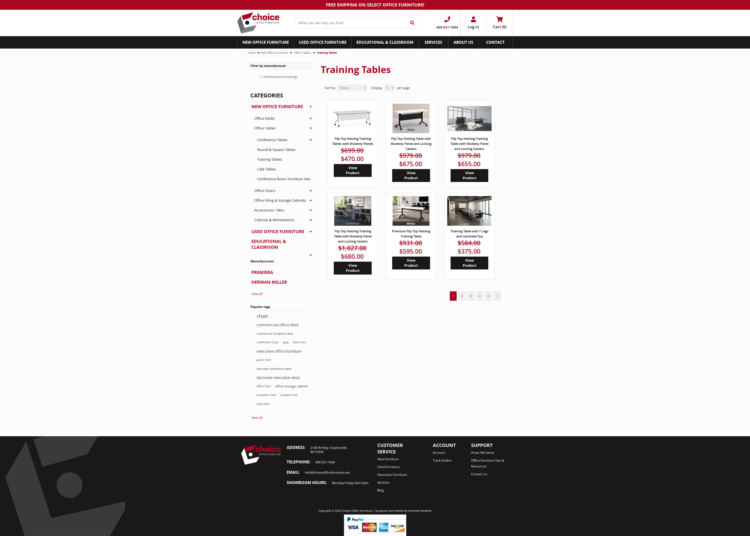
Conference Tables (272, 139)
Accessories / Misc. (270, 210)
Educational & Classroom (268, 244)
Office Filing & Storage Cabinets (280, 200)
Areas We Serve (482, 452)
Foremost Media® (420, 511)
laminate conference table (274, 369)
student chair (289, 395)
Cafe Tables (266, 169)
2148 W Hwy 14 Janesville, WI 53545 (328, 450)
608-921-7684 (325, 462)
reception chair (267, 395)
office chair (264, 386)
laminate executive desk (278, 377)
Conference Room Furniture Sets (284, 179)
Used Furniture (388, 467)
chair (262, 316)
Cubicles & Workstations (274, 220)
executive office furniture (279, 351)
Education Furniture (392, 475)
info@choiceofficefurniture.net (327, 472)
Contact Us (479, 474)
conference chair (268, 342)
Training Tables (269, 159)
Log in (473, 26)
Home (252, 52)
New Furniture (387, 459)
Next (497, 296)
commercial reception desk (275, 333)
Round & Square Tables (276, 149)
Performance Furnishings (280, 77)
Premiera (262, 272)
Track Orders (442, 460)
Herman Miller (269, 282)
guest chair (264, 360)
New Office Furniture (277, 106)
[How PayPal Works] (375, 525)
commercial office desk (278, 324)
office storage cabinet (291, 386)
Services (383, 482)
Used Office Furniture (277, 231)
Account (439, 452)
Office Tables (265, 128)
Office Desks (264, 118)
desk (286, 342)
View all (256, 294)
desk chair (299, 342)
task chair (263, 404)
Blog (380, 490)
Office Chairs (264, 190)
